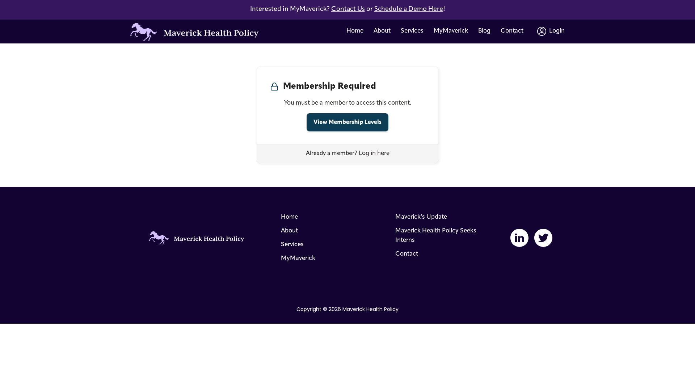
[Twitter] (543, 238)
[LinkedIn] (519, 238)
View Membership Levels (347, 122)
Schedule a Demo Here (408, 9)
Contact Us (348, 9)
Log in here (374, 153)
